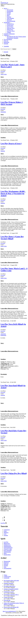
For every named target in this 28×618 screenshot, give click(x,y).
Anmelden (6, 46)
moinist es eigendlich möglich (11, 589)
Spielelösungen (7, 546)
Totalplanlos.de (4, 2)
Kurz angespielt (7, 550)
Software (6, 564)
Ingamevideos (7, 554)
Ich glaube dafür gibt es (9, 586)
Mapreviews (7, 543)
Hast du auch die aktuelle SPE (11, 607)
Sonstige (6, 535)
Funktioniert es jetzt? (9, 591)
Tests (5, 567)
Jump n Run (4, 74)
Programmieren (7, 568)
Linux (5, 531)
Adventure (3, 334)
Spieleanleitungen (8, 547)
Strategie (3, 151)
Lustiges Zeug (7, 576)
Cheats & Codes (8, 549)
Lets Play (3, 71)
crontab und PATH (8, 597)
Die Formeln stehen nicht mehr (11, 580)
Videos (5, 575)
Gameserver (7, 529)
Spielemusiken (7, 552)
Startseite (6, 52)
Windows (6, 532)
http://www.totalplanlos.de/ (9, 611)
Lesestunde (6, 577)
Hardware (6, 562)
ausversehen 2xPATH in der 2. (11, 594)
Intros (5, 553)
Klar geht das (7, 600)
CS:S (5, 534)
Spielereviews (7, 544)
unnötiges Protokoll (8, 583)
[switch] (1, 1)
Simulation (3, 112)
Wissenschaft (7, 561)
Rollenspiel (3, 335)
